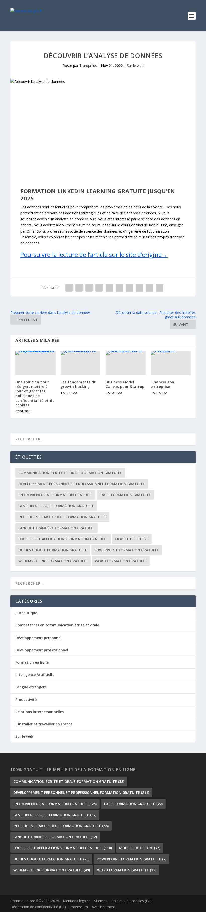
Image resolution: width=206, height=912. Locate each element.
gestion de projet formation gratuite (56, 505)
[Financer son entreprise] (171, 363)
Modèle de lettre (132, 539)
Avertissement (103, 906)
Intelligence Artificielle (34, 674)
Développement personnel (38, 637)
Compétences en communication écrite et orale (57, 625)
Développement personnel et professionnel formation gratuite (81, 483)
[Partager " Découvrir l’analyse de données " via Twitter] (79, 288)
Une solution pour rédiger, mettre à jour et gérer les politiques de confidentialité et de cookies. (35, 393)
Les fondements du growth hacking (79, 384)
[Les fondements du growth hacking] (81, 363)
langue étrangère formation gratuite (56, 528)
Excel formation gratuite (125, 494)
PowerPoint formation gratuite (126, 550)
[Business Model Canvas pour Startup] (126, 363)
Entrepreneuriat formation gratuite (55, 494)
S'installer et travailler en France (43, 724)
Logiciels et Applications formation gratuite (63, 539)
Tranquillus (88, 65)
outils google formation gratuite (52, 550)
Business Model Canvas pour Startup (125, 384)
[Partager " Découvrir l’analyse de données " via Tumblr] (99, 288)
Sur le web (135, 65)
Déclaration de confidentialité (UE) (38, 906)
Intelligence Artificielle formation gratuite (62, 517)
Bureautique (26, 612)
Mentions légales (76, 900)
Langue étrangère (31, 687)
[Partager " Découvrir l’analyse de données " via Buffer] (129, 288)
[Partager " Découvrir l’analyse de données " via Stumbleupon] (139, 288)
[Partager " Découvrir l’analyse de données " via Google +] (89, 288)
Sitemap (101, 900)
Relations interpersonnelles (39, 711)
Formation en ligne (32, 662)
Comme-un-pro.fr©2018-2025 (34, 900)
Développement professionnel (41, 650)
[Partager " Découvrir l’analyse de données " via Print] (159, 288)
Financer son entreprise (162, 384)
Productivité (26, 699)
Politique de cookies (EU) (131, 900)
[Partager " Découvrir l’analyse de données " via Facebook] (69, 288)
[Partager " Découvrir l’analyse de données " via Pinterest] (109, 288)
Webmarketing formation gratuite (53, 561)
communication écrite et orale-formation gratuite (70, 472)
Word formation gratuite (121, 561)
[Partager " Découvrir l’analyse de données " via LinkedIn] (119, 288)
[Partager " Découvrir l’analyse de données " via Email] (149, 288)
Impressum (79, 906)
